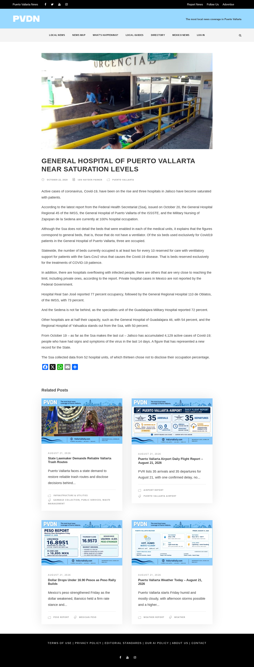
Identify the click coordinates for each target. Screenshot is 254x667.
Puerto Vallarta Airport (160, 495)
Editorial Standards (124, 643)
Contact (199, 643)
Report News (195, 4)
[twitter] (52, 4)
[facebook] (45, 4)
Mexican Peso (88, 617)
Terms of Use (60, 643)
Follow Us (213, 4)
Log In (201, 35)
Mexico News (180, 35)
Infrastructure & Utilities (70, 495)
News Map (78, 35)
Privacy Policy (88, 643)
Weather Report (154, 617)
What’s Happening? (105, 35)
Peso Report (61, 617)
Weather (179, 617)
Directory (158, 35)
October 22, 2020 (57, 179)
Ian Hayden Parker (90, 179)
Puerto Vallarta (123, 179)
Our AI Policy (157, 643)
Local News (57, 35)
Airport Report (153, 490)
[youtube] (59, 4)
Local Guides (135, 35)
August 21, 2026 (59, 453)
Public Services (91, 499)
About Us (180, 643)
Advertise (228, 4)
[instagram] (66, 4)
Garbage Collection (66, 499)
